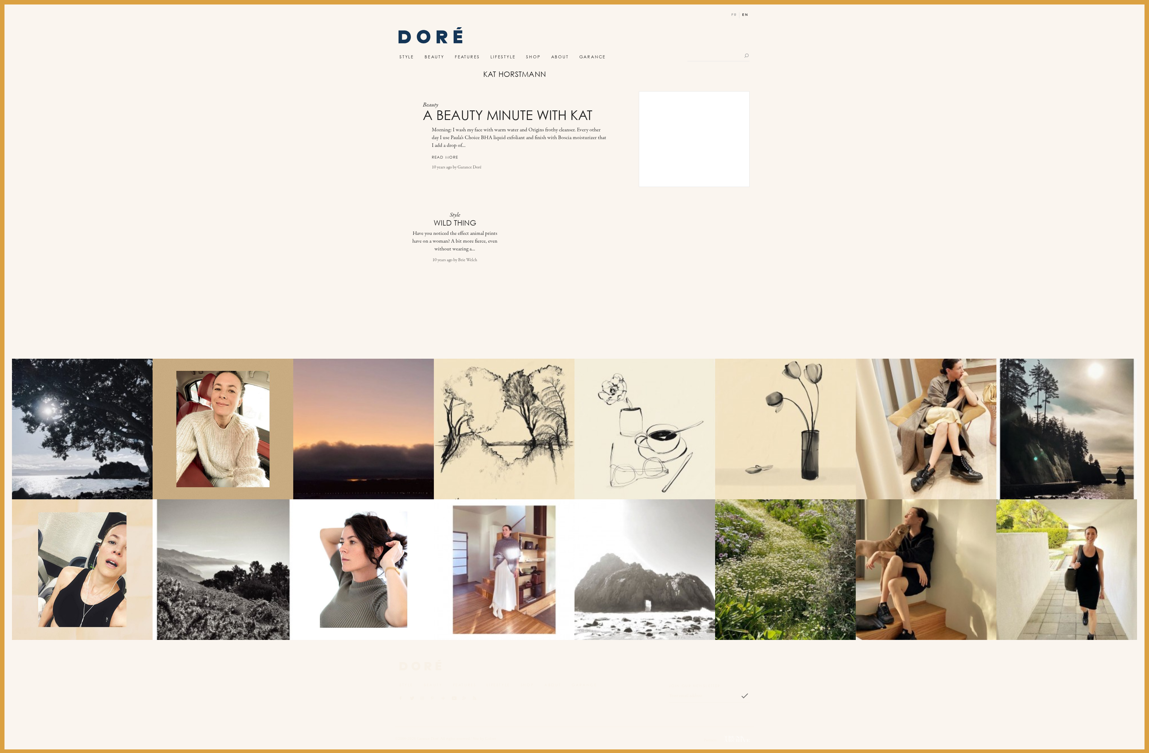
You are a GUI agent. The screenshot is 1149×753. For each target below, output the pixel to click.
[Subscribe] (744, 696)
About (560, 56)
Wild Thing (455, 222)
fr (734, 14)
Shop (533, 56)
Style (406, 56)
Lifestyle (503, 56)
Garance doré (420, 665)
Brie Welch (467, 260)
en (745, 14)
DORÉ (430, 37)
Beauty (434, 56)
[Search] (747, 55)
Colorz (490, 738)
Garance (592, 56)
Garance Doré (469, 167)
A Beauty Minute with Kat (507, 115)
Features (467, 56)
